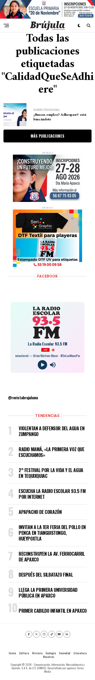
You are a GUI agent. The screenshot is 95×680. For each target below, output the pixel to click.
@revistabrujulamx (23, 397)
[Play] (42, 365)
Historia (37, 653)
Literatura (80, 653)
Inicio (12, 653)
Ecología (51, 653)
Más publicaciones (47, 136)
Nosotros (48, 657)
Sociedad (64, 653)
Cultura (24, 653)
